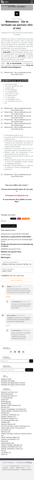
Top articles (5, 467)
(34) (9, 420)
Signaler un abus (20, 467)
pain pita (6, 52)
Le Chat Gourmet (14, 466)
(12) (3, 451)
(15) (11, 445)
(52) (5, 413)
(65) (7, 398)
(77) (9, 396)
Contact (12, 467)
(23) (15, 426)
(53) (5, 407)
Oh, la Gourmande (14, 63)
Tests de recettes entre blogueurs (17, 66)
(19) (10, 437)
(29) (5, 422)
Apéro (14, 19)
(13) (11, 447)
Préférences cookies (26, 469)
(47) (10, 415)
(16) (4, 441)
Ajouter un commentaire (16, 280)
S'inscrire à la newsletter (9, 226)
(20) (5, 432)
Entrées (19, 19)
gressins (21, 56)
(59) (6, 401)
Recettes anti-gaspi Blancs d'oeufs (13, 383)
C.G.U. (28, 467)
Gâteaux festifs (6, 379)
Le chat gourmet (17, 6)
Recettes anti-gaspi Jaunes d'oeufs (13, 385)
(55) (11, 405)
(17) (10, 439)
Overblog (28, 462)
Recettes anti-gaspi (8, 381)
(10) (6, 452)
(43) (9, 418)
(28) (8, 424)
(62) (4, 400)
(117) (9, 392)
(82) (7, 394)
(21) (13, 428)
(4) (4, 454)
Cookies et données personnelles (10, 469)
